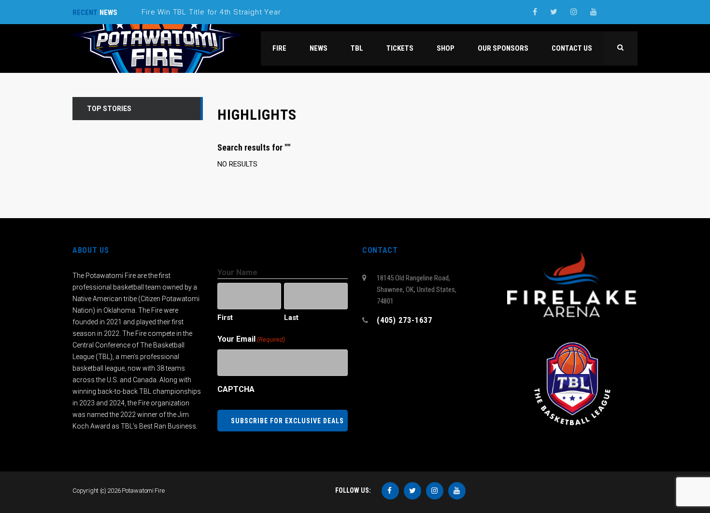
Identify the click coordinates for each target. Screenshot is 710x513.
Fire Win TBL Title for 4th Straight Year (211, 12)
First (225, 317)
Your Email (251, 339)
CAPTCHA (236, 389)
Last (291, 317)
